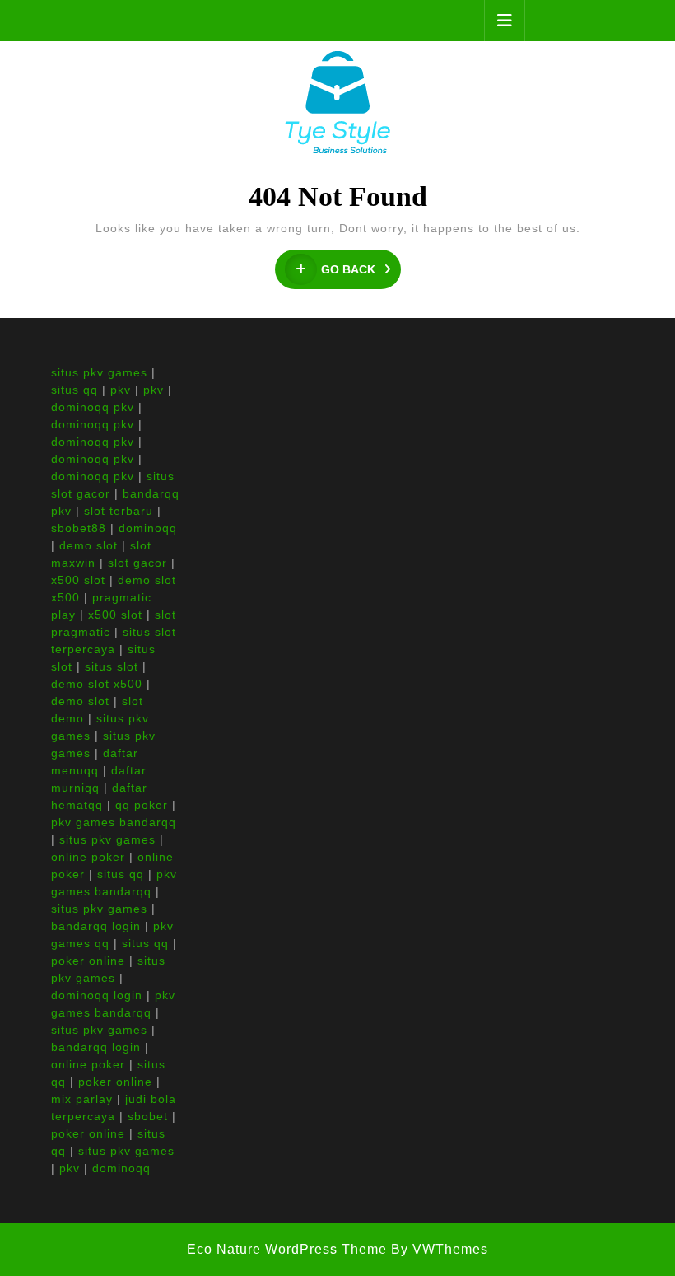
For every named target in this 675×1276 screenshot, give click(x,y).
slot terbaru (118, 510)
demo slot (88, 545)
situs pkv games (99, 372)
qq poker (141, 804)
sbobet (148, 1116)
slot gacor (137, 562)
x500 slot (78, 580)
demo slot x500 (96, 683)
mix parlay (82, 1098)
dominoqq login (96, 995)
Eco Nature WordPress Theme (287, 1249)
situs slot (111, 666)
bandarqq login (96, 925)
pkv (120, 389)
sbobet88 (78, 528)
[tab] (504, 20)
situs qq (74, 389)
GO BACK (361, 270)
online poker (88, 856)
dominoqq (148, 528)
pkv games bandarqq (113, 822)
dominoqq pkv (92, 407)
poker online (88, 960)
